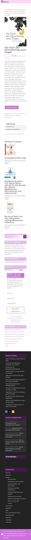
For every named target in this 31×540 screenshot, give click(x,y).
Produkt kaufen (11, 107)
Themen (8, 477)
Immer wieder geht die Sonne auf (15, 134)
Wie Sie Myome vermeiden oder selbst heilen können (15, 441)
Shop (7, 510)
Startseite (8, 472)
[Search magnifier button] (24, 236)
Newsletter (8, 517)
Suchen (21, 269)
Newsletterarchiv (15, 320)
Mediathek (8, 508)
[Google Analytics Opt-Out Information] (2, 534)
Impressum (8, 522)
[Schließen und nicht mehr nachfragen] (29, 534)
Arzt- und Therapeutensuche (13, 513)
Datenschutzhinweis (15, 322)
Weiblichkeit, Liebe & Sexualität (12, 329)
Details (7, 58)
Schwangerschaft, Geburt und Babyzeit (14, 334)
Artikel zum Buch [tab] (10, 124)
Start (6, 9)
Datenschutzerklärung (13, 533)
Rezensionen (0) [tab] (10, 126)
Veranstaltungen (10, 515)
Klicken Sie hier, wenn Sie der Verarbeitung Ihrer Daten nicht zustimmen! (15, 535)
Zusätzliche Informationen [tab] (13, 129)
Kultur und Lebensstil (10, 343)
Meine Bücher (9, 506)
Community (8, 520)
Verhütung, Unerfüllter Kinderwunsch (14, 332)
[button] (24, 19)
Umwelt (6, 346)
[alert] (15, 461)
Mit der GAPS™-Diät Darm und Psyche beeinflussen (14, 435)
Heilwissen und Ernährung (11, 341)
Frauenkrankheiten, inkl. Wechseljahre (14, 336)
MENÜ (6, 2)
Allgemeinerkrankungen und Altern (13, 339)
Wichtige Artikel (12, 479)
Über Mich (8, 475)
